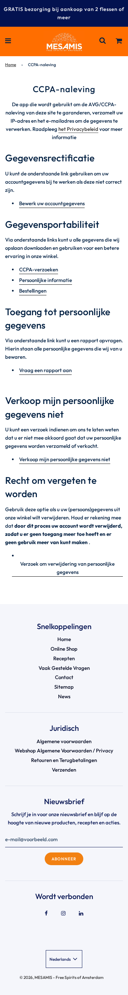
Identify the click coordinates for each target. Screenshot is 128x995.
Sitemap (64, 687)
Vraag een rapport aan (45, 370)
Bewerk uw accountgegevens (52, 203)
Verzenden (64, 769)
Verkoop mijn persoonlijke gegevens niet (64, 459)
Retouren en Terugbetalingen (64, 760)
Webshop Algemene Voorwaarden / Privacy (64, 750)
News (64, 696)
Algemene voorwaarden (64, 741)
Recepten (64, 658)
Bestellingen (32, 290)
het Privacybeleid (78, 129)
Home (10, 64)
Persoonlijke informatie (45, 280)
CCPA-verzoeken (38, 269)
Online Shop (64, 649)
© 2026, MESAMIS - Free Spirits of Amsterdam (61, 977)
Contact (64, 677)
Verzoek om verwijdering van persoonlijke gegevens (67, 568)
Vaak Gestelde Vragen (64, 668)
